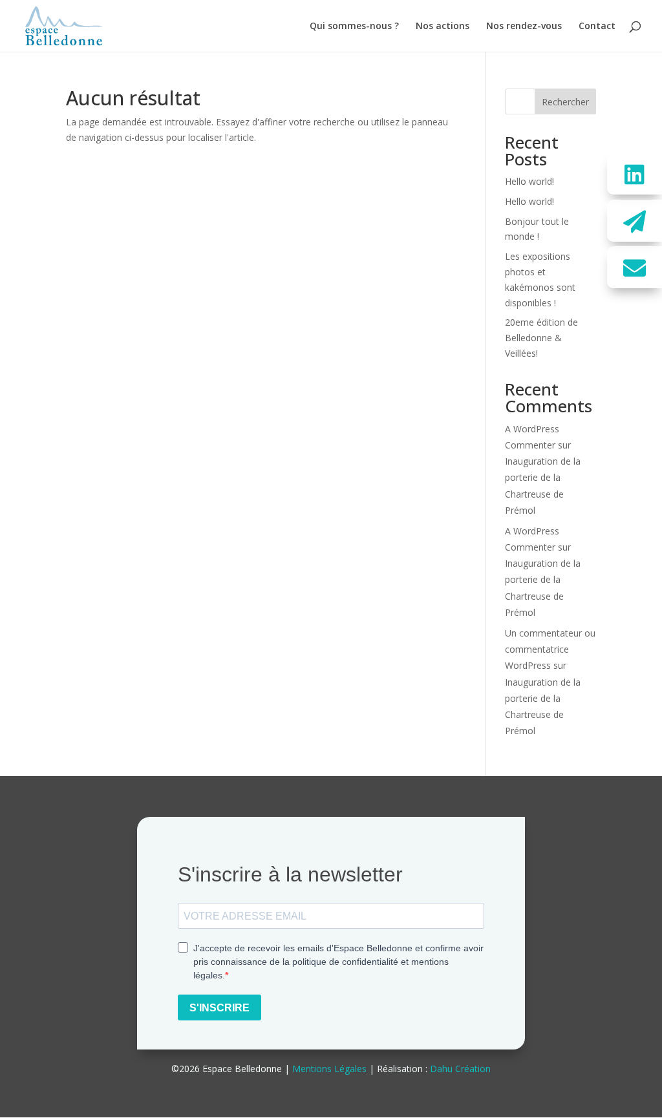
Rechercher (565, 102)
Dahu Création (460, 1068)
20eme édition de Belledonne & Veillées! (541, 337)
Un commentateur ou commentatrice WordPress (550, 649)
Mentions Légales (329, 1068)
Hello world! (529, 181)
